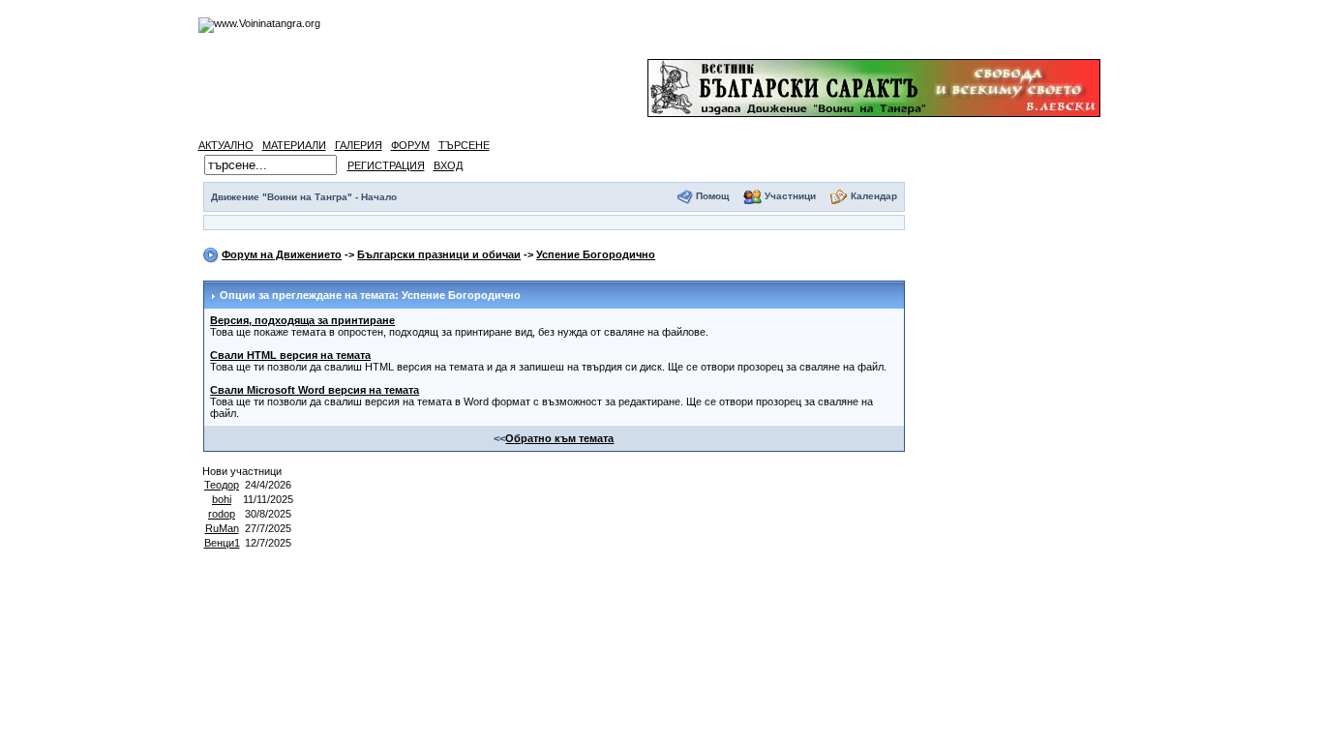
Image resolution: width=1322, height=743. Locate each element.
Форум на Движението (282, 254)
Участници (790, 196)
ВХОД (448, 165)
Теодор (221, 484)
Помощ (712, 196)
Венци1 (222, 543)
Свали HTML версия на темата (290, 355)
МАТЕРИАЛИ (294, 145)
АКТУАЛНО (226, 145)
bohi (221, 499)
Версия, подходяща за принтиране (302, 320)
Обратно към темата (559, 438)
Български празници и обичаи (439, 254)
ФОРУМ (410, 145)
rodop (221, 514)
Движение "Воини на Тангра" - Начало (304, 197)
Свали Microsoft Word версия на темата (314, 390)
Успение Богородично (595, 254)
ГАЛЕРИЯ (358, 145)
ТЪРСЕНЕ (464, 145)
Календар (874, 196)
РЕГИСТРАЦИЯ (386, 165)
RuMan (222, 528)
